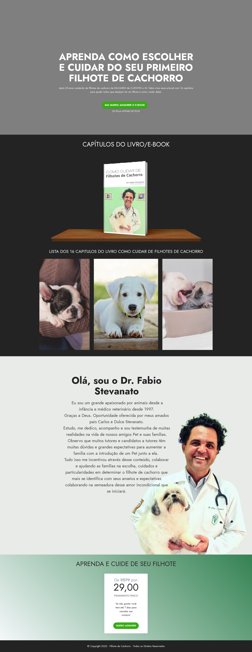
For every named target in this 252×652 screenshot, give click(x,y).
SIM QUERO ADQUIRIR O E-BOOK (125, 105)
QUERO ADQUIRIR (126, 625)
